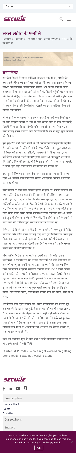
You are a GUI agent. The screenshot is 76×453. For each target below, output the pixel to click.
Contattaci (8, 413)
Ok (38, 447)
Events (6, 409)
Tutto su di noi (11, 404)
